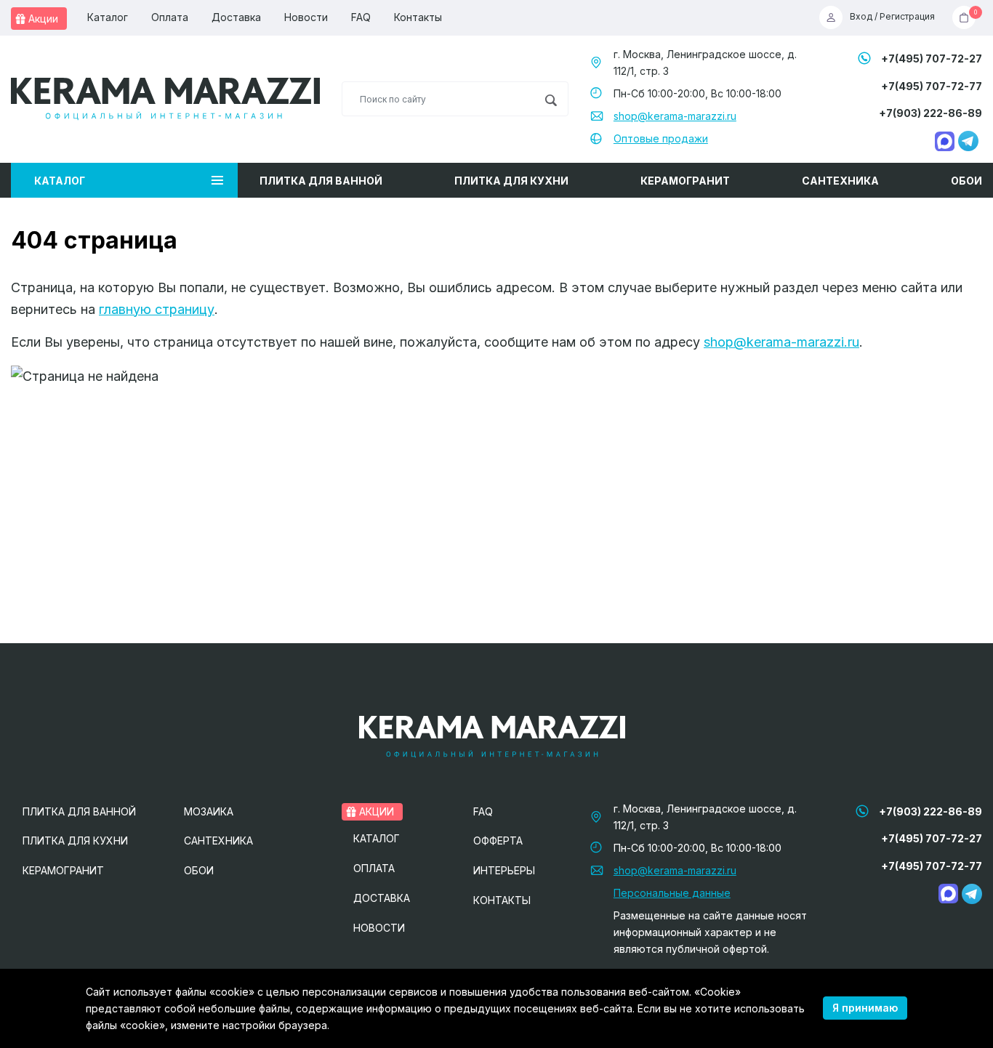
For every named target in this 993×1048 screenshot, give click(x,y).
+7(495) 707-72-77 (931, 86)
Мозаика (208, 811)
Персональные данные (672, 893)
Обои (966, 180)
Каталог (107, 17)
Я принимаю (865, 1007)
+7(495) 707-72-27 (931, 58)
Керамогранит (685, 180)
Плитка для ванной (321, 180)
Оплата (169, 17)
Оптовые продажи (661, 138)
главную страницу (156, 309)
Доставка (236, 17)
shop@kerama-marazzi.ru (675, 116)
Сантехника (840, 180)
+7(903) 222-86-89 (930, 113)
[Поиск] (550, 98)
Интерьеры (504, 870)
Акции (41, 18)
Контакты (418, 17)
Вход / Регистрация (892, 17)
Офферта (498, 840)
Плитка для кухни (511, 180)
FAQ (361, 17)
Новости (306, 17)
